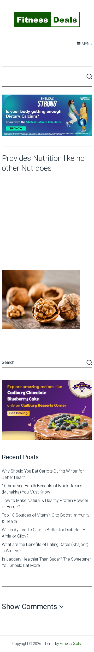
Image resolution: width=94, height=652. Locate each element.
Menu (87, 43)
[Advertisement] (47, 220)
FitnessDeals (70, 644)
